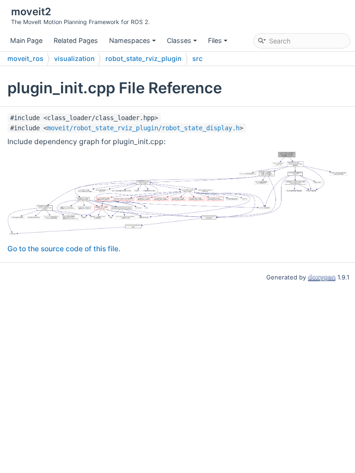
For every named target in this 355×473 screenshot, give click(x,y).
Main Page (26, 40)
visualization (74, 58)
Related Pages (76, 40)
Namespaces (129, 40)
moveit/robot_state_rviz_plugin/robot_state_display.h (143, 128)
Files (215, 40)
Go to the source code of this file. (63, 248)
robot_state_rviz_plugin (143, 58)
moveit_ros (25, 58)
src (197, 58)
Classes (179, 40)
